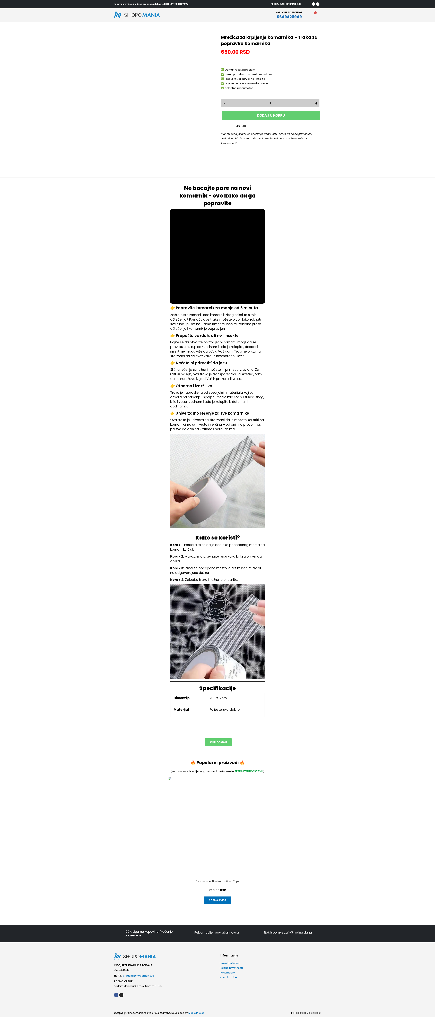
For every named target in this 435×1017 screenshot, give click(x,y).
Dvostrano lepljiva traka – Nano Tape (217, 881)
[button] (169, 841)
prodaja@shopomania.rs (138, 975)
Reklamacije (227, 972)
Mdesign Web (196, 1013)
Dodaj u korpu (270, 115)
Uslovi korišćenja (230, 963)
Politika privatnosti (231, 968)
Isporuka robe (228, 977)
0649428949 (289, 17)
